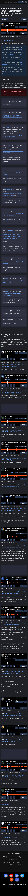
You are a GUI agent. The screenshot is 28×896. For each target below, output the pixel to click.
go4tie (6, 291)
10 (25, 418)
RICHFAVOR (9, 418)
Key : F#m (12, 510)
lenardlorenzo (9, 189)
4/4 (2, 40)
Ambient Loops (14, 458)
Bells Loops (22, 39)
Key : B (11, 624)
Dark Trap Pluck (10, 789)
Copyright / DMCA (14, 859)
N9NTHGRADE (10, 579)
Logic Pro (18, 392)
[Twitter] (22, 876)
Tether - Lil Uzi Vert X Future (14, 578)
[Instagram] (17, 880)
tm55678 (8, 763)
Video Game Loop (10, 761)
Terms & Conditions (8, 862)
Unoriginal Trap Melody (12, 726)
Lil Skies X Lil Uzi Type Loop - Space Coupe (16, 376)
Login (4, 33)
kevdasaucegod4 (9, 230)
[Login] (19, 2)
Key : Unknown (11, 392)
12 (25, 27)
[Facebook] (6, 876)
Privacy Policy (19, 862)
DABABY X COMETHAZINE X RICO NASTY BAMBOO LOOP (15, 529)
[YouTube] (11, 876)
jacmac (7, 102)
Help (4, 857)
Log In (10, 94)
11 (25, 727)
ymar (7, 27)
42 (25, 379)
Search (24, 19)
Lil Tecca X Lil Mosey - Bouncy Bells (16, 822)
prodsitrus (9, 611)
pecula (8, 701)
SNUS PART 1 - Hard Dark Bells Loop (14, 655)
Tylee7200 (8, 497)
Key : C (9, 366)
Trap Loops (13, 364)
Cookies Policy (9, 864)
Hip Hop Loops (14, 39)
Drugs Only (8, 416)
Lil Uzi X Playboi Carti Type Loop (15, 351)
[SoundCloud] (12, 880)
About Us (9, 857)
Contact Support (19, 857)
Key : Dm (9, 593)
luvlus (7, 353)
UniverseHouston (11, 658)
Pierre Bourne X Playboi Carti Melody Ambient (14, 24)
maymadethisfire (10, 532)
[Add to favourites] (11, 33)
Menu (4, 19)
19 (25, 446)
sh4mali (7, 311)
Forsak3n (7, 211)
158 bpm (7, 39)
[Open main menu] (2, 2)
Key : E (11, 40)
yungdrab (7, 127)
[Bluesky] (17, 876)
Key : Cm (11, 838)
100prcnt (8, 379)
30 (25, 353)
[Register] (22, 2)
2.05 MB (4, 486)
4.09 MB (6, 510)
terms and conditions (16, 54)
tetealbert (7, 170)
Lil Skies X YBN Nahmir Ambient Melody (15, 443)
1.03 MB (4, 741)
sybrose (7, 278)
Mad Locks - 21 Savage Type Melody (13, 470)
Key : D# (9, 432)
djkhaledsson (9, 728)
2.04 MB (6, 40)
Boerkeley (7, 259)
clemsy (8, 824)
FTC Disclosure (19, 864)
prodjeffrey (9, 791)
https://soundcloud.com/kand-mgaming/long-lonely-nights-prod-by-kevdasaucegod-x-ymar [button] (12, 236)
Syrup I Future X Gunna (12, 495)
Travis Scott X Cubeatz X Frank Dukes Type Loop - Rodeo (14, 608)
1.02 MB (4, 547)
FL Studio (14, 366)
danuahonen (9, 472)
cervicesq (7, 145)
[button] (25, 2)
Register (16, 94)
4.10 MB (4, 392)
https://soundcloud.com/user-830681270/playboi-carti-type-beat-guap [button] (12, 116)
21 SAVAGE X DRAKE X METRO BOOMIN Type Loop (14, 699)
